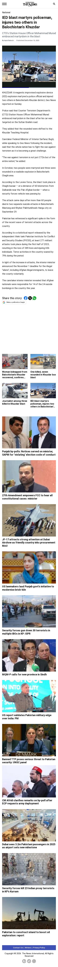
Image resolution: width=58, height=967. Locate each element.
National (6, 12)
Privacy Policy (39, 948)
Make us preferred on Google (15, 302)
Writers (28, 948)
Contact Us (18, 948)
